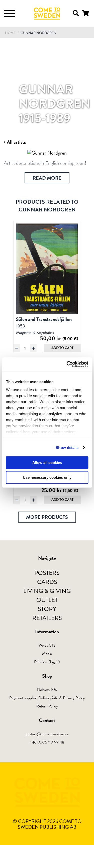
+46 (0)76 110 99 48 (47, 742)
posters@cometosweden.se (47, 734)
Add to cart (62, 347)
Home (10, 33)
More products (47, 517)
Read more (47, 178)
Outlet (47, 600)
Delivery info (47, 690)
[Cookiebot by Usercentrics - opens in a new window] (67, 364)
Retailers (47, 618)
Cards (47, 581)
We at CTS (47, 645)
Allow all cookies (47, 462)
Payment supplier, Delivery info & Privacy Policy (47, 698)
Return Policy (47, 706)
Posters (47, 572)
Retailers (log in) (47, 662)
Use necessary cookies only (47, 477)
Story (47, 609)
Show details (67, 447)
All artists (16, 142)
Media (47, 654)
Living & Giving (47, 590)
